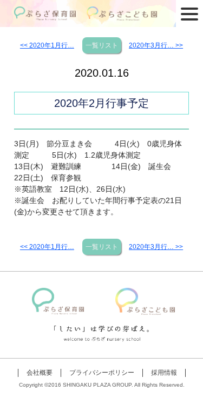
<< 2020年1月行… (47, 45)
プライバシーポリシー (101, 372)
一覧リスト (102, 45)
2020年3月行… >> (156, 45)
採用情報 (164, 372)
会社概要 (40, 372)
